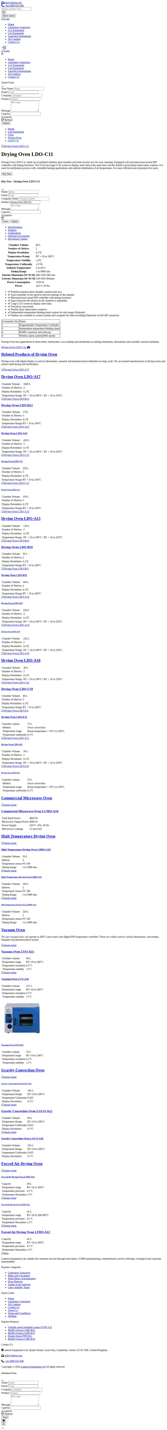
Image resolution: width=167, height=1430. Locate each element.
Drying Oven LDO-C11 (14, 347)
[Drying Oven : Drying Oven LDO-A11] (15, 738)
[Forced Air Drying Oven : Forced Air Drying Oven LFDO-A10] (8, 1170)
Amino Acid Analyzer (19, 1284)
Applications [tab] (14, 233)
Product (5, 98)
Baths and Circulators (19, 1275)
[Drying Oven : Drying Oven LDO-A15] (15, 426)
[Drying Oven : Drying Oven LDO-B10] (15, 540)
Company (6, 95)
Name (4, 191)
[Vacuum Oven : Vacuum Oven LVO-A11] (8, 945)
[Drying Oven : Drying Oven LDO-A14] (15, 625)
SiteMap (12, 1316)
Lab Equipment (16, 33)
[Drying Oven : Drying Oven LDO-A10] (15, 653)
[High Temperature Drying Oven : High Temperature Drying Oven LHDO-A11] (8, 870)
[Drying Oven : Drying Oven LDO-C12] (15, 483)
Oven (11, 134)
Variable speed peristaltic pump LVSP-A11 (30, 1327)
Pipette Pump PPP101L (20, 1336)
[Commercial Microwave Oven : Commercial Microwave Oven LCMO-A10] (8, 804)
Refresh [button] (8, 120)
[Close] (2, 86)
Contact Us (13, 42)
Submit (6, 123)
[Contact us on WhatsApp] (3, 1423)
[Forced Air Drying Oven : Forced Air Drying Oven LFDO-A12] (8, 1225)
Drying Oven (15, 137)
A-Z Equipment (16, 30)
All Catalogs (14, 39)
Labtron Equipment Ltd (33, 1366)
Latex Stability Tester (19, 1287)
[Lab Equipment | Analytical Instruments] (5, 50)
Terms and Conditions (19, 1313)
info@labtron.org (13, 2)
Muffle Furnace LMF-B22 (21, 1330)
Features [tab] (12, 230)
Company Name (9, 198)
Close (5, 221)
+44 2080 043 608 (14, 1361)
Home (11, 24)
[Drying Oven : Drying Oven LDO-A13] (15, 511)
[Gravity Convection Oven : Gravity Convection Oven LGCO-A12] (8, 1104)
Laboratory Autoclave (19, 27)
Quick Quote (9, 16)
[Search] (3, 12)
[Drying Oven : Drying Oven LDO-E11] (15, 710)
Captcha (5, 113)
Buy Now (7, 174)
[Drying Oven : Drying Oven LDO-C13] (15, 455)
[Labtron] (5, 18)
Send (5, 1417)
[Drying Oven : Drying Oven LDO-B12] (15, 398)
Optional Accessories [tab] (19, 236)
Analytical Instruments (19, 36)
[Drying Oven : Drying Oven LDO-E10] (15, 766)
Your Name (7, 88)
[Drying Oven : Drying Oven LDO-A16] (15, 597)
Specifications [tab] (15, 227)
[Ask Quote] (3, 1420)
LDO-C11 (13, 140)
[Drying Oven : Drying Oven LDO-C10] (15, 682)
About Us (13, 1310)
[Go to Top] (2, 1428)
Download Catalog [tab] (17, 239)
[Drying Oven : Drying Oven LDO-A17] (15, 369)
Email (4, 92)
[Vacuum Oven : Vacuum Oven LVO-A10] (8, 972)
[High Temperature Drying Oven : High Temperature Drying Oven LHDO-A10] (8, 843)
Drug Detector (15, 1281)
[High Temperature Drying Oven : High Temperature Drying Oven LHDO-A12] (8, 898)
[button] (2, 218)
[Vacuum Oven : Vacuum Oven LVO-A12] (21, 1038)
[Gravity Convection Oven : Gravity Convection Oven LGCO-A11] (8, 1077)
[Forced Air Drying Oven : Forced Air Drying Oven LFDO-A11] (8, 1198)
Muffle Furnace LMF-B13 (21, 1333)
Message (5, 110)
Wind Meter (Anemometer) (22, 1278)
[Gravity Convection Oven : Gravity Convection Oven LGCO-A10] (8, 1132)
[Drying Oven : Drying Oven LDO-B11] (15, 568)
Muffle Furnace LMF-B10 (21, 1339)
